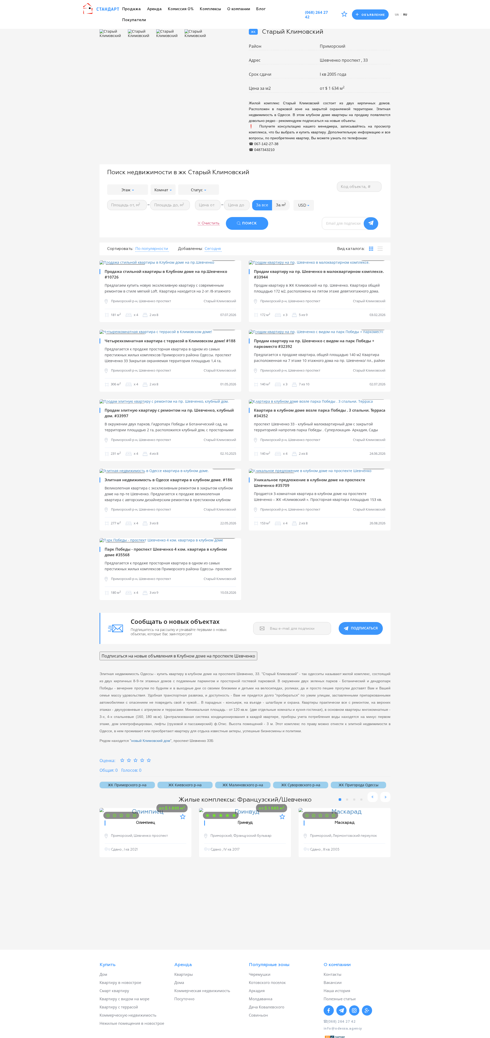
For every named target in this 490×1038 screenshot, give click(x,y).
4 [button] (361, 800)
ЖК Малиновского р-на (243, 784)
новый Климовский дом (150, 741)
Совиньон (258, 1015)
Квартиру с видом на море (124, 998)
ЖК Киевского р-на (185, 784)
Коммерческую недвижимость (128, 1015)
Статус (197, 189)
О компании (238, 9)
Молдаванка (260, 998)
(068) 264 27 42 (316, 14)
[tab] (371, 249)
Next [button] (233, 262)
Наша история (337, 990)
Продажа (131, 9)
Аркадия (257, 990)
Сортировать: (120, 249)
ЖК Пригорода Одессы (358, 784)
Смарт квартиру (114, 990)
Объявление (373, 15)
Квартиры (183, 974)
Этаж (126, 189)
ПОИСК (249, 223)
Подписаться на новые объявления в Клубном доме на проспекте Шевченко (178, 656)
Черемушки (260, 974)
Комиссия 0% (181, 9)
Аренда (154, 9)
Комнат (161, 189)
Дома (179, 982)
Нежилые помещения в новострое (132, 1023)
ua (397, 14)
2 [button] (347, 800)
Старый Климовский (220, 301)
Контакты (332, 974)
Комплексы (210, 9)
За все (262, 205)
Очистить (210, 223)
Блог (261, 9)
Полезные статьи (340, 998)
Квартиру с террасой (119, 1006)
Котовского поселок (267, 982)
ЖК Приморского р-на (127, 784)
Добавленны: (190, 249)
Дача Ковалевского (266, 1006)
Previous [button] (107, 262)
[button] (303, 205)
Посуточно (184, 998)
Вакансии (333, 982)
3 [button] (354, 800)
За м (281, 205)
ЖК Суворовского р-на (300, 784)
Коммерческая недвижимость (202, 990)
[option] (112, 33)
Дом (103, 974)
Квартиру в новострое (120, 982)
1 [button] (340, 800)
